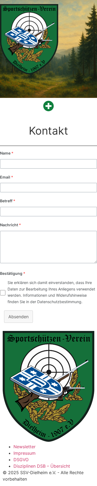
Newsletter (24, 446)
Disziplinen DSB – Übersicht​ (41, 466)
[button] (48, 106)
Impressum (24, 453)
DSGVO (21, 459)
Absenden (18, 316)
